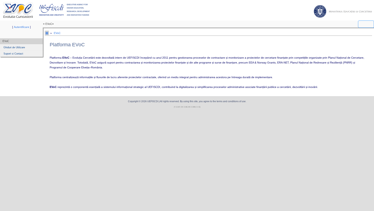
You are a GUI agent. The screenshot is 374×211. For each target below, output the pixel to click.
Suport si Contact (13, 53)
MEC (343, 11)
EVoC (18, 10)
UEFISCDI (64, 10)
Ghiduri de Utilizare (14, 47)
